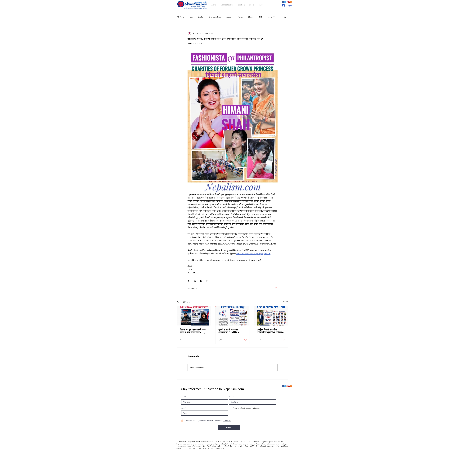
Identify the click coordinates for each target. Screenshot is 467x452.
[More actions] (276, 33)
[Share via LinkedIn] (200, 281)
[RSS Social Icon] (291, 2)
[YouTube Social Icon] (289, 2)
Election (251, 17)
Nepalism (229, 17)
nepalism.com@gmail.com (199, 448)
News (191, 17)
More (270, 17)
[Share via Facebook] (189, 281)
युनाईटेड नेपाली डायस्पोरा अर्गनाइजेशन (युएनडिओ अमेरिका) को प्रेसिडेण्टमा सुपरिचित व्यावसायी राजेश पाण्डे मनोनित (270, 331)
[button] (285, 17)
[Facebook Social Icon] (283, 2)
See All (285, 302)
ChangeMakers (215, 17)
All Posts (180, 17)
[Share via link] (206, 281)
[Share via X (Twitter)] (194, 281)
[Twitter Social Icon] (285, 2)
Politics (240, 17)
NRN (261, 17)
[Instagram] (287, 2)
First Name (185, 397)
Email (183, 408)
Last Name (233, 397)
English (201, 17)
